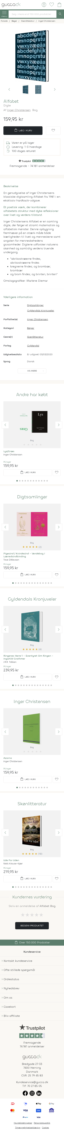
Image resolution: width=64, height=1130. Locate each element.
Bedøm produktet (32, 925)
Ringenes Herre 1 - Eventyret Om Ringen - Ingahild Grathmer (28, 657)
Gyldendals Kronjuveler (40, 310)
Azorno (7, 758)
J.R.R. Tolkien (9, 662)
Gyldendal (33, 345)
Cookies (45, 1127)
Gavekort (10, 1007)
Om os (8, 997)
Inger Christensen (19, 110)
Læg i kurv (23, 130)
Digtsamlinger (35, 305)
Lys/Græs (8, 451)
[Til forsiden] (11, 4)
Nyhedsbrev (11, 988)
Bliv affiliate (12, 1016)
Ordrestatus (11, 979)
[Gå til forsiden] (32, 1057)
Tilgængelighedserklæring (27, 1127)
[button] (9, 89)
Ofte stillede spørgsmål (19, 970)
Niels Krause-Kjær (13, 863)
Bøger (30, 328)
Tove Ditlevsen (11, 559)
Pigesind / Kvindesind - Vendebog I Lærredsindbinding (24, 555)
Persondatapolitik (42, 1123)
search (60, 14)
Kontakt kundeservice (18, 961)
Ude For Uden (11, 860)
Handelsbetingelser (23, 1123)
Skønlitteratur (35, 337)
